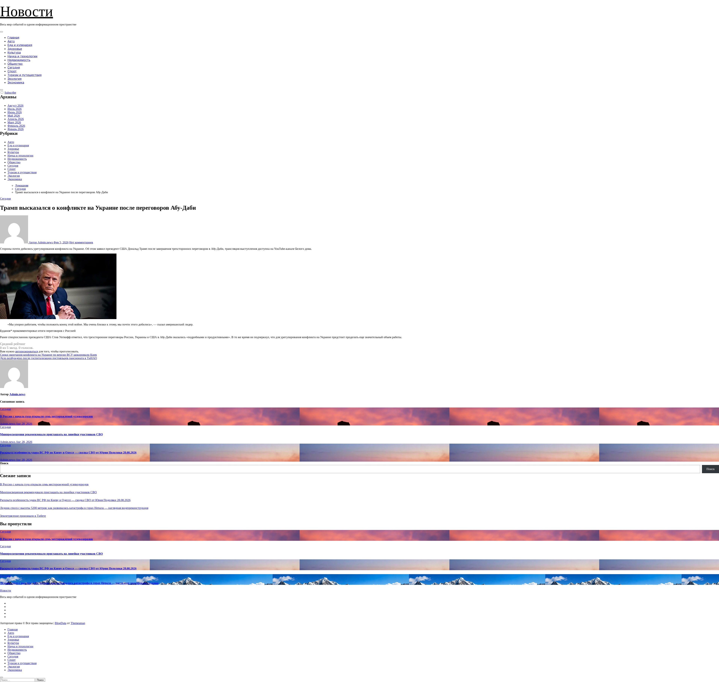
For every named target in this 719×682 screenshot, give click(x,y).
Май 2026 (13, 115)
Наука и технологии (22, 56)
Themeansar (78, 623)
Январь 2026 (15, 129)
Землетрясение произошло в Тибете (23, 515)
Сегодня (13, 67)
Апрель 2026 (15, 119)
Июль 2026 (14, 108)
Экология (14, 79)
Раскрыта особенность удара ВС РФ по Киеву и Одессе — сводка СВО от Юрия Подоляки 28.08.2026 (68, 452)
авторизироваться (26, 351)
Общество (15, 64)
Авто (11, 41)
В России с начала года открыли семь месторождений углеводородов (46, 416)
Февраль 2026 (16, 125)
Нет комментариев (81, 242)
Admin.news (17, 394)
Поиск (4, 463)
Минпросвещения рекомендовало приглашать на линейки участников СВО (51, 434)
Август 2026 (15, 105)
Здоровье (14, 49)
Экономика (15, 82)
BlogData (60, 623)
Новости (26, 11)
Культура (14, 52)
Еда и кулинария (19, 45)
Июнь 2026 (14, 112)
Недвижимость (18, 60)
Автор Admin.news (41, 242)
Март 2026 (14, 122)
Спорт (12, 71)
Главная (13, 37)
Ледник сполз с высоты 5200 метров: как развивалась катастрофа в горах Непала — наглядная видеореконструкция (74, 508)
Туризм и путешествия (24, 75)
